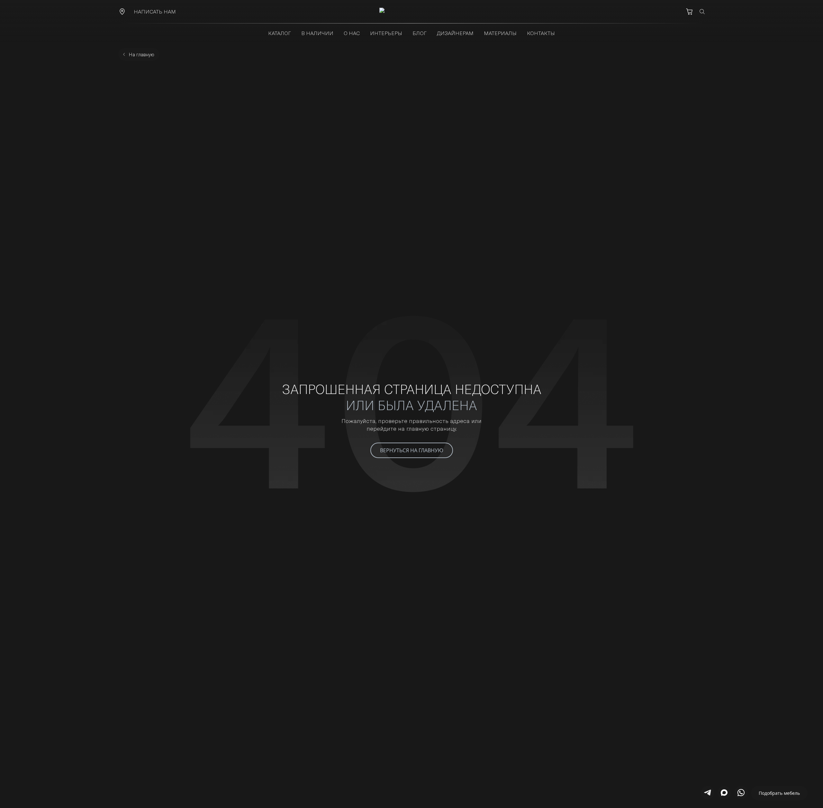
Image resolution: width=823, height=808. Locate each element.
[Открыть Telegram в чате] (707, 792)
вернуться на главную (411, 450)
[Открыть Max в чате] (724, 792)
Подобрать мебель (779, 793)
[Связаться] (122, 11)
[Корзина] (689, 11)
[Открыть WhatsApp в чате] (741, 792)
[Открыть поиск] (702, 11)
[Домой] (411, 11)
